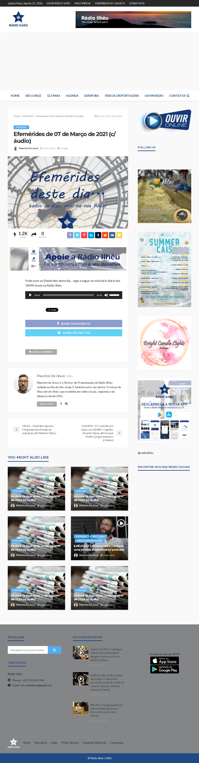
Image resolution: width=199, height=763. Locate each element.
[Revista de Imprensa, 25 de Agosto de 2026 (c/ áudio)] (99, 489)
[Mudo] (106, 295)
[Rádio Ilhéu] (18, 19)
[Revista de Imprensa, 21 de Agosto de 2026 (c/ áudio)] (36, 588)
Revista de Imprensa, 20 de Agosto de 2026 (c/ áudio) (98, 597)
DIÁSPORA (91, 95)
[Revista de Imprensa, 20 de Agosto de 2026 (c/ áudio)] (99, 588)
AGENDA (72, 95)
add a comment (42, 351)
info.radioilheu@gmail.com (36, 685)
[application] (73, 295)
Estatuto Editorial (94, 742)
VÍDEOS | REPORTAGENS (122, 95)
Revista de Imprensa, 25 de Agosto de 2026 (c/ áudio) (98, 498)
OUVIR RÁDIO (154, 95)
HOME (15, 95)
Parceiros (40, 742)
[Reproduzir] (30, 295)
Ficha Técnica (70, 742)
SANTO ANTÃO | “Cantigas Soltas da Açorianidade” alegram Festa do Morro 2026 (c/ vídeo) (106, 655)
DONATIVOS (137, 3)
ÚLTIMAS (53, 95)
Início (27, 742)
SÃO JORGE (33, 95)
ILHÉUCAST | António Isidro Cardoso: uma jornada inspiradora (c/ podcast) (99, 547)
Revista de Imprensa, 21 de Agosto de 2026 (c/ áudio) (35, 597)
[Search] (188, 96)
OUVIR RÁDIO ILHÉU (58, 3)
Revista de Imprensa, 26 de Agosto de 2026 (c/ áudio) (35, 498)
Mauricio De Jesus (28, 148)
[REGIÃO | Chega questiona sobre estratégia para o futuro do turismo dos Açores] (80, 708)
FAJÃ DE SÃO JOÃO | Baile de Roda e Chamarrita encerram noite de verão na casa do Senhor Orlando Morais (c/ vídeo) (107, 682)
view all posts (47, 404)
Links (54, 742)
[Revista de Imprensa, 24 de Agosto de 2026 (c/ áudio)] (36, 538)
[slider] (114, 294)
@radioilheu (145, 452)
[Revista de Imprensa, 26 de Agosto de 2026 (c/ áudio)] (36, 489)
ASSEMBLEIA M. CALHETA (110, 3)
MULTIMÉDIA (83, 3)
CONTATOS (177, 95)
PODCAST (21, 127)
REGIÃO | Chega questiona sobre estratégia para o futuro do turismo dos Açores (106, 710)
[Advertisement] (99, 61)
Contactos (116, 742)
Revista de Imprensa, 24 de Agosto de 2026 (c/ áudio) (35, 547)
